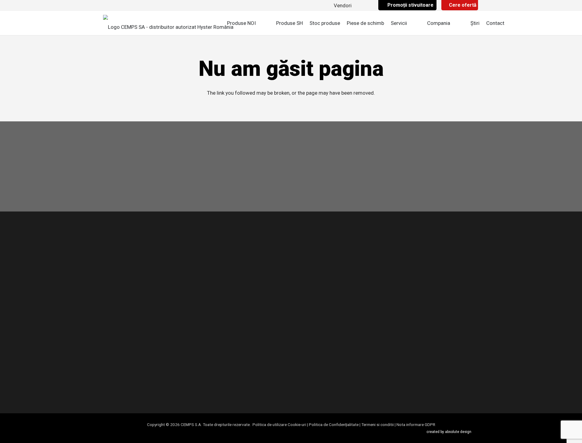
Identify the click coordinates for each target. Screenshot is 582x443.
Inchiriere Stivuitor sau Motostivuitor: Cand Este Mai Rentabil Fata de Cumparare (332, 320)
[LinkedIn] (140, 384)
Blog (206, 313)
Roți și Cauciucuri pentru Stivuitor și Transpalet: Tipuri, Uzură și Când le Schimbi (339, 279)
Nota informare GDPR (415, 424)
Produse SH (214, 294)
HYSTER (210, 350)
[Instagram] (124, 385)
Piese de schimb (219, 303)
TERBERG (211, 369)
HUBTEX (210, 360)
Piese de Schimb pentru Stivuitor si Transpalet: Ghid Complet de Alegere (338, 254)
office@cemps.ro (431, 291)
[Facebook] (108, 384)
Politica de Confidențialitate (334, 424)
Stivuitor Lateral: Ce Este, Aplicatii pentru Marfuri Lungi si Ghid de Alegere (337, 344)
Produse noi (225, 264)
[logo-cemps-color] (168, 23)
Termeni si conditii (377, 424)
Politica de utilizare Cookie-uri (279, 424)
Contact (210, 323)
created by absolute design (448, 432)
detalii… (133, 351)
